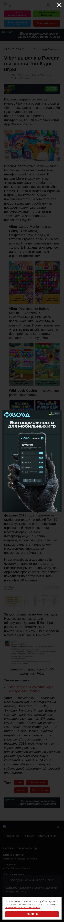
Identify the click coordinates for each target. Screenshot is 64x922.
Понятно (32, 914)
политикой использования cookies (22, 907)
